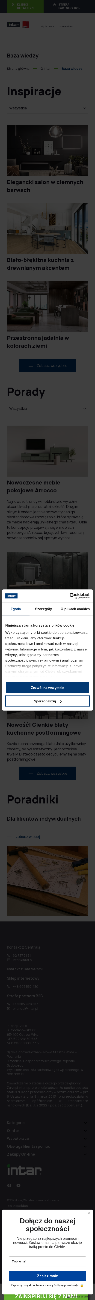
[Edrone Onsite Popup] (47, 650)
